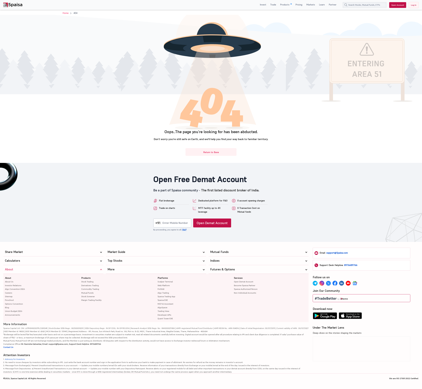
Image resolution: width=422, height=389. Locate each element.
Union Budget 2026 (13, 311)
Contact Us (8, 347)
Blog (7, 307)
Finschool (9, 300)
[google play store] (325, 316)
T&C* (184, 229)
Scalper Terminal (165, 281)
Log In (413, 5)
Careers (8, 293)
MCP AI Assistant (165, 304)
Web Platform (164, 285)
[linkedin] (341, 283)
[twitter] (328, 283)
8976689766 (350, 265)
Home (66, 13)
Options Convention (14, 304)
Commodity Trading (90, 289)
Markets (310, 4)
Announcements (12, 315)
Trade (273, 4)
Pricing (298, 4)
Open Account (397, 5)
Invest (263, 4)
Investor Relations (13, 285)
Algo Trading (163, 293)
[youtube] (348, 283)
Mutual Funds (87, 293)
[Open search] (345, 5)
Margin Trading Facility (91, 300)
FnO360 (161, 289)
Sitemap (9, 296)
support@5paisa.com (337, 252)
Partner (332, 4)
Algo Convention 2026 (15, 289)
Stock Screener (88, 296)
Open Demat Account (212, 223)
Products (285, 4)
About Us (9, 281)
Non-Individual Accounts (245, 293)
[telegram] (315, 283)
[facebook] (334, 283)
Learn (322, 4)
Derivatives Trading (90, 285)
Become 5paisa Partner (244, 285)
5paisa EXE (163, 300)
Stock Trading (87, 281)
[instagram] (321, 283)
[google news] (354, 283)
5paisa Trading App (166, 296)
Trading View (163, 311)
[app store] (350, 316)
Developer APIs (164, 315)
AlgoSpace (162, 307)
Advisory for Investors (15, 359)
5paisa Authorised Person (245, 289)
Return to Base (211, 152)
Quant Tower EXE (165, 318)
